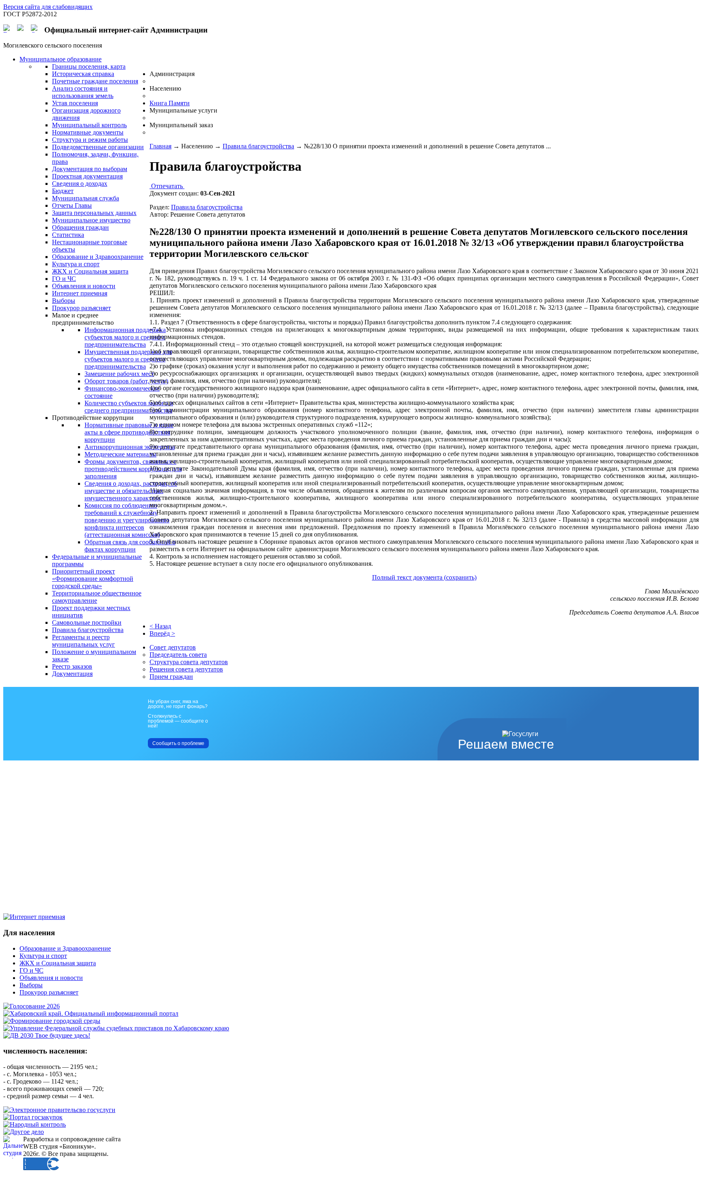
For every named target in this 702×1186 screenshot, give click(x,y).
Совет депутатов (173, 647)
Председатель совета (178, 654)
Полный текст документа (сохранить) (424, 577)
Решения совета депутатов (186, 669)
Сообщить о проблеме (178, 743)
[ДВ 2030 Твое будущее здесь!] (46, 1035)
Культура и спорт (43, 955)
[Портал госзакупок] (33, 1117)
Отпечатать (167, 185)
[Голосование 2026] (31, 1006)
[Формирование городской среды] (51, 1020)
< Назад (160, 626)
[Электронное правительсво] (59, 1109)
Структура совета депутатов (189, 661)
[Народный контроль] (34, 1124)
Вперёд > (162, 633)
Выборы (31, 985)
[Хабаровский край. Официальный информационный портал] (90, 1013)
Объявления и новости (51, 977)
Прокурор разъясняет (49, 992)
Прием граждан (171, 676)
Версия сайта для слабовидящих (48, 6)
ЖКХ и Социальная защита (58, 963)
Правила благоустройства (258, 146)
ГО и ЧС (31, 970)
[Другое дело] (23, 1131)
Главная (160, 146)
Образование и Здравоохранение (65, 948)
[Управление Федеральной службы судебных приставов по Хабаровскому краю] (116, 1028)
